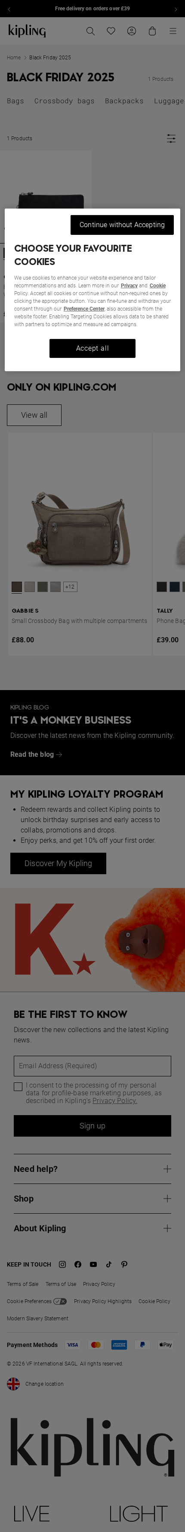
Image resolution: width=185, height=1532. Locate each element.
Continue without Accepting (122, 225)
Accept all (92, 348)
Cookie (158, 286)
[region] (93, 290)
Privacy (129, 286)
